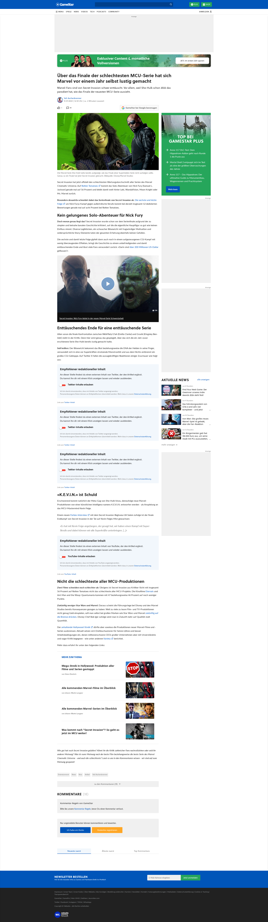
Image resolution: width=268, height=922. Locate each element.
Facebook (64, 902)
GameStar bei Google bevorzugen (141, 107)
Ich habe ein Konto (75, 830)
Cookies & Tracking (202, 892)
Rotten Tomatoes (90, 185)
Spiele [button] (69, 11)
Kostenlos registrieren (107, 830)
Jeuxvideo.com (94, 898)
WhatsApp (87, 902)
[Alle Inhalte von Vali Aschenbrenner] (60, 100)
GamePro (66, 898)
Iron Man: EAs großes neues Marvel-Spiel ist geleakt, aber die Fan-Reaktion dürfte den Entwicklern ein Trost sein (195, 424)
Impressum (58, 892)
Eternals (150, 591)
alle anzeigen (203, 379)
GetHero (84, 898)
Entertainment (63, 774)
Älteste (108, 851)
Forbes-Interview (78, 515)
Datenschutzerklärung (142, 394)
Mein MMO (75, 898)
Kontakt (144, 892)
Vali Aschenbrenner (72, 98)
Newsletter (136, 892)
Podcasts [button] (101, 11)
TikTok (79, 902)
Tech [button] (92, 11)
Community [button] (113, 11)
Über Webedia (89, 892)
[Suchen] (171, 4)
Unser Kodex (78, 892)
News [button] (76, 11)
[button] (59, 12)
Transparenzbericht (61, 894)
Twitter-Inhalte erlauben (80, 384)
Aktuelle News (175, 380)
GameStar (58, 898)
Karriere (128, 892)
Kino (80, 774)
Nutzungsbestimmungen (157, 892)
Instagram (72, 902)
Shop (208, 4)
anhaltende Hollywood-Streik (75, 627)
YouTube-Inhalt (70, 574)
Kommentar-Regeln (82, 808)
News (74, 774)
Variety (107, 638)
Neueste (74, 851)
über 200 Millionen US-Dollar (144, 247)
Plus (196, 4)
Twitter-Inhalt (69, 487)
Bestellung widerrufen (116, 892)
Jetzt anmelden (190, 877)
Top (142, 851)
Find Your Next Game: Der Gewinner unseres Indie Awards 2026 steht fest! (194, 392)
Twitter (56, 902)
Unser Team (68, 892)
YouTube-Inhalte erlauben (81, 556)
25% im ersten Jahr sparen (192, 60)
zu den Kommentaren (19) (106, 784)
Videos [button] (84, 11)
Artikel (87, 774)
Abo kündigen (101, 892)
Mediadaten (171, 892)
